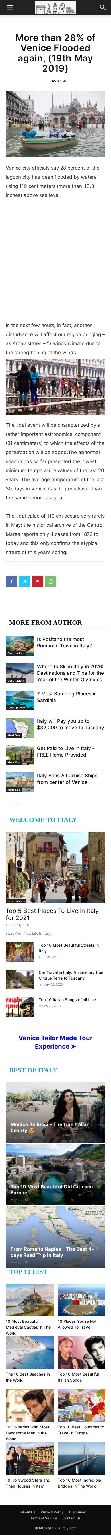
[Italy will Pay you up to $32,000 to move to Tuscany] (20, 728)
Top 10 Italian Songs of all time (67, 999)
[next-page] (18, 803)
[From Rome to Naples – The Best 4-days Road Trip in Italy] (55, 1237)
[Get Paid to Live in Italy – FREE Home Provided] (20, 755)
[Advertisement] (55, 262)
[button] (10, 7)
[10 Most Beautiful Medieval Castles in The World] (30, 1300)
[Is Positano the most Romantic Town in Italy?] (20, 646)
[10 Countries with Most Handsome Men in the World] (30, 1405)
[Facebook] (11, 581)
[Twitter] (24, 581)
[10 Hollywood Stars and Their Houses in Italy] (30, 1458)
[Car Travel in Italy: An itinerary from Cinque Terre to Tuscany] (20, 979)
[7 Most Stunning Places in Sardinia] (20, 700)
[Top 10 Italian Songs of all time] (20, 1007)
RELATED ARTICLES (42, 611)
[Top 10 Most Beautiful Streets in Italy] (20, 952)
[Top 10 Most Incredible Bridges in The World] (82, 1458)
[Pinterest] (37, 581)
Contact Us (72, 1518)
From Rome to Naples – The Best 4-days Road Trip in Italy (52, 1252)
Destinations (16, 653)
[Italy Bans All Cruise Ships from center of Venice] (20, 782)
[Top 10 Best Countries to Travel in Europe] (82, 1405)
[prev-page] (9, 803)
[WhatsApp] (50, 581)
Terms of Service (43, 1518)
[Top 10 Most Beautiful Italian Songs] (82, 1352)
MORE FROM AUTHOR (45, 622)
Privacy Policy (52, 1512)
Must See (13, 735)
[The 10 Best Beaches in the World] (30, 1352)
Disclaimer (77, 1512)
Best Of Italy (16, 708)
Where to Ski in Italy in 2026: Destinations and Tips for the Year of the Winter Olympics (70, 673)
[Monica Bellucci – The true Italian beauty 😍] (55, 1112)
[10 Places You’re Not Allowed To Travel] (82, 1300)
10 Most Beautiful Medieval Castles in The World (28, 1327)
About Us (28, 1512)
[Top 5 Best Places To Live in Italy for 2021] (55, 867)
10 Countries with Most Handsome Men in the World (27, 1432)
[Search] (103, 7)
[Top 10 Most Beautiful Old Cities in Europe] (55, 1174)
